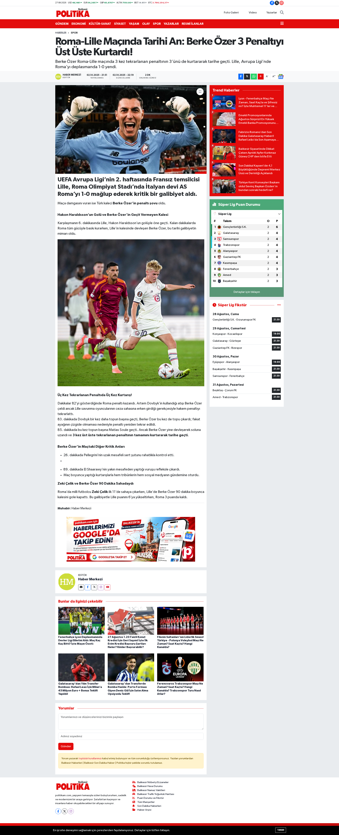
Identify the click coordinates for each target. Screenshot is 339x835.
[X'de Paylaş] (247, 76)
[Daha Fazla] (261, 76)
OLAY (146, 23)
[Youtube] (107, 587)
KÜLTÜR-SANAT (100, 23)
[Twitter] (94, 587)
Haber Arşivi (144, 810)
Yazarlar (271, 12)
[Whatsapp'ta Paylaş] (254, 76)
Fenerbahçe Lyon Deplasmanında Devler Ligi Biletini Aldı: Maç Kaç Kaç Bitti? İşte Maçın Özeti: (80, 640)
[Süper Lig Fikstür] (279, 305)
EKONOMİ (79, 23)
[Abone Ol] (281, 76)
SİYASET (120, 23)
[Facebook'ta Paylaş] (240, 76)
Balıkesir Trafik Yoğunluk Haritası (155, 794)
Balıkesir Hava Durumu (150, 786)
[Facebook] (88, 587)
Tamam (280, 830)
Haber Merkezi (90, 579)
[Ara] (282, 12)
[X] (64, 811)
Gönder (66, 746)
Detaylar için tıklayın (247, 292)
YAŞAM (134, 23)
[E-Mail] (81, 587)
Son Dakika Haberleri (149, 806)
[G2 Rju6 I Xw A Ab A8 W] (131, 312)
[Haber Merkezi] (66, 581)
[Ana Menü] (282, 24)
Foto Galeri (231, 12)
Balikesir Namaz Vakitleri (151, 790)
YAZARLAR (171, 23)
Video (253, 12)
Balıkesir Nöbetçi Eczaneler (153, 782)
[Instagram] (101, 587)
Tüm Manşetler (146, 802)
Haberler (60, 33)
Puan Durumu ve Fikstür (150, 798)
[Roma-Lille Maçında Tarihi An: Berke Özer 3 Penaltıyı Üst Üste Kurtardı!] (131, 129)
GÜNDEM (62, 23)
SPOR (157, 23)
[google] (131, 539)
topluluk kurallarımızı (90, 758)
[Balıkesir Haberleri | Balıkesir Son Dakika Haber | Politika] (73, 12)
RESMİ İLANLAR (192, 23)
